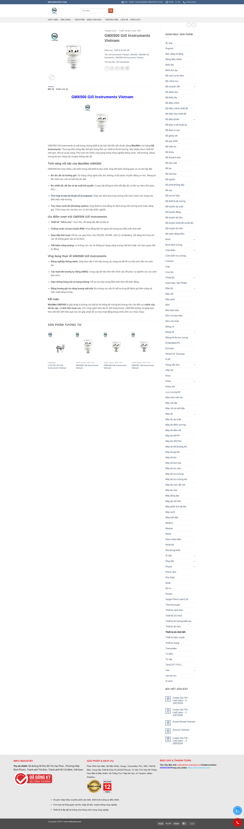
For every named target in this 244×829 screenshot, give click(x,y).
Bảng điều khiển (173, 59)
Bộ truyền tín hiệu (174, 228)
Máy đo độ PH (172, 435)
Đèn (167, 305)
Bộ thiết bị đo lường (175, 201)
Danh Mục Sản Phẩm (176, 283)
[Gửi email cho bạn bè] (117, 68)
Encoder (169, 348)
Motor (168, 534)
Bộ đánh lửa (171, 92)
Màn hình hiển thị (174, 397)
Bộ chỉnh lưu (171, 81)
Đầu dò (169, 288)
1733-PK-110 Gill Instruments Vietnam (57, 366)
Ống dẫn (169, 561)
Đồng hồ (169, 332)
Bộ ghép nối (171, 136)
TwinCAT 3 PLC (173, 665)
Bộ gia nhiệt (171, 141)
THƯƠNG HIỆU (112, 20)
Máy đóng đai (172, 495)
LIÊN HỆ (124, 20)
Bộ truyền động (173, 212)
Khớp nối (170, 386)
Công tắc (170, 277)
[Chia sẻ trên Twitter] (112, 68)
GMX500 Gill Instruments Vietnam (129, 58)
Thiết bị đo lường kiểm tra (178, 621)
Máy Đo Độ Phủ (173, 441)
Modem (169, 523)
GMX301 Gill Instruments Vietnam (143, 366)
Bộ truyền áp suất (174, 206)
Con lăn (169, 272)
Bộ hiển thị (170, 146)
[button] (51, 77)
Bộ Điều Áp (171, 97)
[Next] (157, 352)
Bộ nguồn (170, 179)
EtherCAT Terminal (175, 354)
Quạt (167, 583)
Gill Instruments (122, 62)
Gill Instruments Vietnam (119, 55)
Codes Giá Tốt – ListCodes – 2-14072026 (181, 700)
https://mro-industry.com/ (199, 768)
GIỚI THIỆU (53, 20)
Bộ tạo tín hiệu (172, 195)
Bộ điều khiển (172, 119)
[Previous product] (194, 25)
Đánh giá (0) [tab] (62, 89)
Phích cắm (170, 572)
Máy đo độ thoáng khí (176, 446)
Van (167, 670)
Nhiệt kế (169, 545)
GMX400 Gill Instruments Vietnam (115, 366)
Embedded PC (172, 343)
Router (168, 594)
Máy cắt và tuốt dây (175, 408)
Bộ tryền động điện (174, 234)
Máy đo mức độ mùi (175, 485)
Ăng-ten (169, 48)
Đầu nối (169, 294)
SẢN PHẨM (80, 20)
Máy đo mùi (171, 490)
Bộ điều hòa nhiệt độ (175, 114)
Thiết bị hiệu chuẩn (175, 637)
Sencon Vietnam (181, 730)
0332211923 (165, 768)
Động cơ (169, 326)
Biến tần (169, 65)
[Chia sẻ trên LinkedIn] (127, 68)
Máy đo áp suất (173, 419)
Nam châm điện (173, 539)
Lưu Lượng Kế (172, 392)
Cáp (167, 266)
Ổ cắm (168, 555)
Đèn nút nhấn (172, 321)
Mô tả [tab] (51, 89)
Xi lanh (169, 681)
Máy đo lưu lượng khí (176, 479)
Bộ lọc (168, 168)
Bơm (167, 239)
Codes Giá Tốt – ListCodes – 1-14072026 (181, 712)
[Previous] (48, 352)
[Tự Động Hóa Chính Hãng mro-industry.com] (62, 10)
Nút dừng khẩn (172, 550)
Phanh (168, 566)
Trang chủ (110, 31)
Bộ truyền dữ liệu (174, 217)
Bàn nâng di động (174, 54)
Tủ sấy (168, 659)
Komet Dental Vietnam (184, 721)
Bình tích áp (171, 70)
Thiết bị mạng (172, 643)
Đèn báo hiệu (172, 310)
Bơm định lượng (173, 245)
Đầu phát (170, 299)
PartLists (135, 20)
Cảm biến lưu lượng (175, 256)
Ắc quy (168, 43)
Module (169, 528)
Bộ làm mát (171, 163)
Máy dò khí (170, 457)
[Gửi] (110, 10)
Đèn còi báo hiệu (174, 315)
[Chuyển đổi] (194, 86)
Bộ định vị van (172, 130)
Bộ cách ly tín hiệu (174, 75)
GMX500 (133, 55)
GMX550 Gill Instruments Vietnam (87, 366)
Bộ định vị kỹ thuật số (176, 125)
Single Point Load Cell (176, 599)
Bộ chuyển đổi (172, 86)
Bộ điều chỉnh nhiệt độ (176, 108)
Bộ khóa (169, 152)
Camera (169, 261)
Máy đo (169, 414)
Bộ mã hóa (170, 174)
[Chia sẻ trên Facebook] (107, 68)
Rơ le (168, 588)
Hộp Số (169, 370)
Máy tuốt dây (171, 517)
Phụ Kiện (170, 577)
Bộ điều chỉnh (172, 103)
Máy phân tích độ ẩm (175, 506)
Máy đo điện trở (173, 430)
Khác (168, 376)
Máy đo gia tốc (172, 452)
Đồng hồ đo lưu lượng (176, 337)
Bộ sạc (168, 190)
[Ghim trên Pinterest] (122, 68)
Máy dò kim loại (173, 463)
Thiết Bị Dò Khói (173, 615)
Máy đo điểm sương (175, 425)
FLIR (167, 359)
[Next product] (189, 25)
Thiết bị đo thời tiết (175, 632)
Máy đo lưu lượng (174, 474)
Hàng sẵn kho (94, 20)
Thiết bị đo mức (173, 626)
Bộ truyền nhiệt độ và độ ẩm (179, 223)
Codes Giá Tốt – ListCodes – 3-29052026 (181, 741)
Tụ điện (169, 654)
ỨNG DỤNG (65, 20)
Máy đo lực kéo (173, 468)
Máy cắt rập (171, 403)
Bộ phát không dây (174, 185)
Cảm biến (170, 250)
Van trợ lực (171, 676)
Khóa (168, 381)
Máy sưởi (170, 512)
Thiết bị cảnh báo (174, 610)
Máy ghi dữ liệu (173, 501)
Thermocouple (172, 605)
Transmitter (171, 648)
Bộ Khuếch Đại (173, 157)
